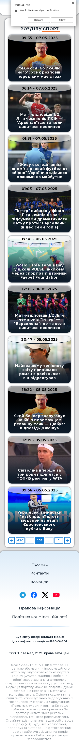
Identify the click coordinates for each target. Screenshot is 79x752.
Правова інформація (39, 608)
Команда (39, 581)
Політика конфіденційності (39, 616)
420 (20, 540)
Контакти (39, 573)
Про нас (39, 564)
